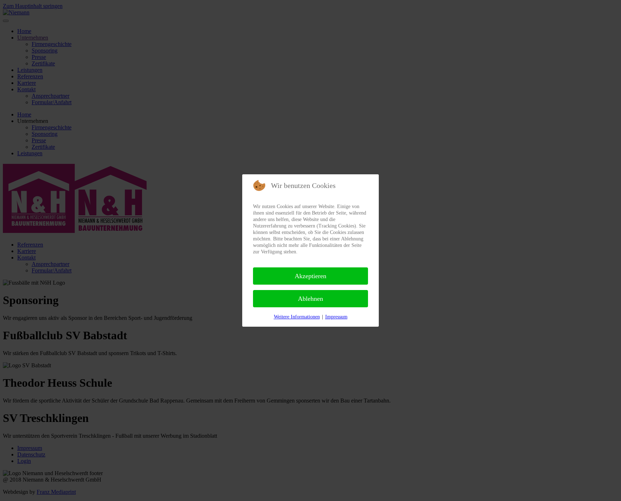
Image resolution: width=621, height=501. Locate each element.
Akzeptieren (310, 276)
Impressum (336, 317)
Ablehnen (310, 298)
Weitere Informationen (297, 317)
